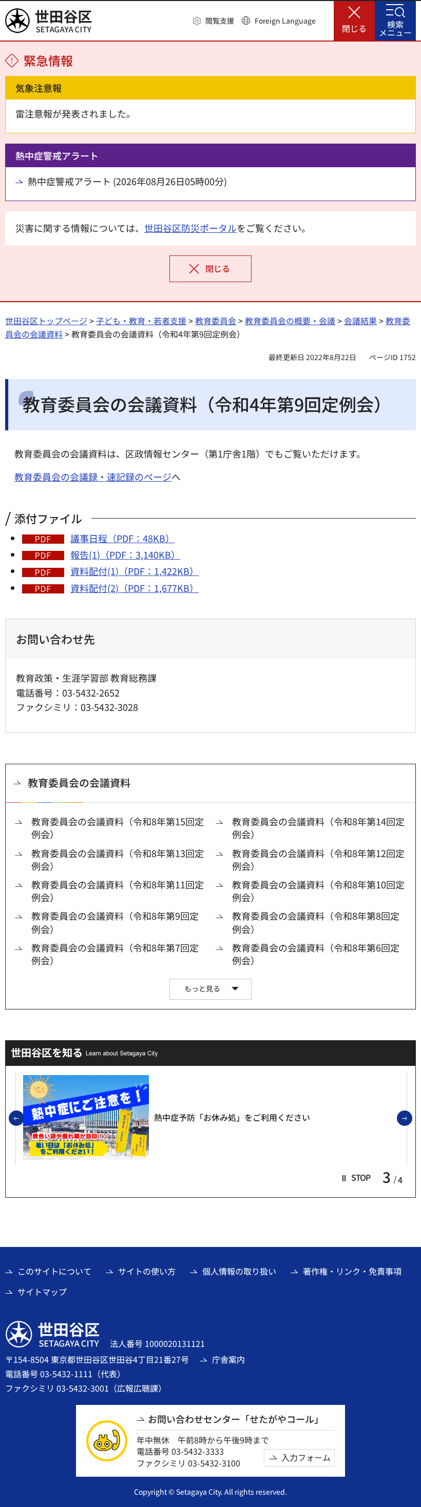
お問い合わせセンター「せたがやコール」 (235, 1419)
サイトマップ (42, 1291)
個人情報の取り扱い (239, 1271)
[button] (213, 21)
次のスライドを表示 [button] (411, 1118)
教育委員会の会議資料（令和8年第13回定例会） (117, 860)
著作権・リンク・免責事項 (352, 1271)
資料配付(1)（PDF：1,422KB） (134, 571)
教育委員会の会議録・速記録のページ (92, 476)
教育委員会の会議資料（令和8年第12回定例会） (318, 860)
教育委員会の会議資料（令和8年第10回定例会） (318, 891)
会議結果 (360, 320)
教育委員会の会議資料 (79, 782)
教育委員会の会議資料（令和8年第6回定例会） (315, 954)
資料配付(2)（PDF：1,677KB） (134, 587)
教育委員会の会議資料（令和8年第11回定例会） (117, 891)
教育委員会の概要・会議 (290, 320)
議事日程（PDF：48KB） (122, 538)
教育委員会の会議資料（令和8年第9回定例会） (115, 922)
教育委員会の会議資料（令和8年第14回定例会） (318, 828)
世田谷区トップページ (46, 320)
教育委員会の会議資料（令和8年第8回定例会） (315, 922)
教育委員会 (215, 320)
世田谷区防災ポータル (190, 227)
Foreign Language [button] (285, 20)
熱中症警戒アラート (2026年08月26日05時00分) (127, 181)
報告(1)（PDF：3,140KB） (125, 554)
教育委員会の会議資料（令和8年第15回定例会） (117, 828)
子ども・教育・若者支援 (141, 320)
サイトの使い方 (147, 1271)
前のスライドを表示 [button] (23, 1118)
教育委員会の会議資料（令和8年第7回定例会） (115, 954)
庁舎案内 (228, 1359)
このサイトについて (54, 1271)
